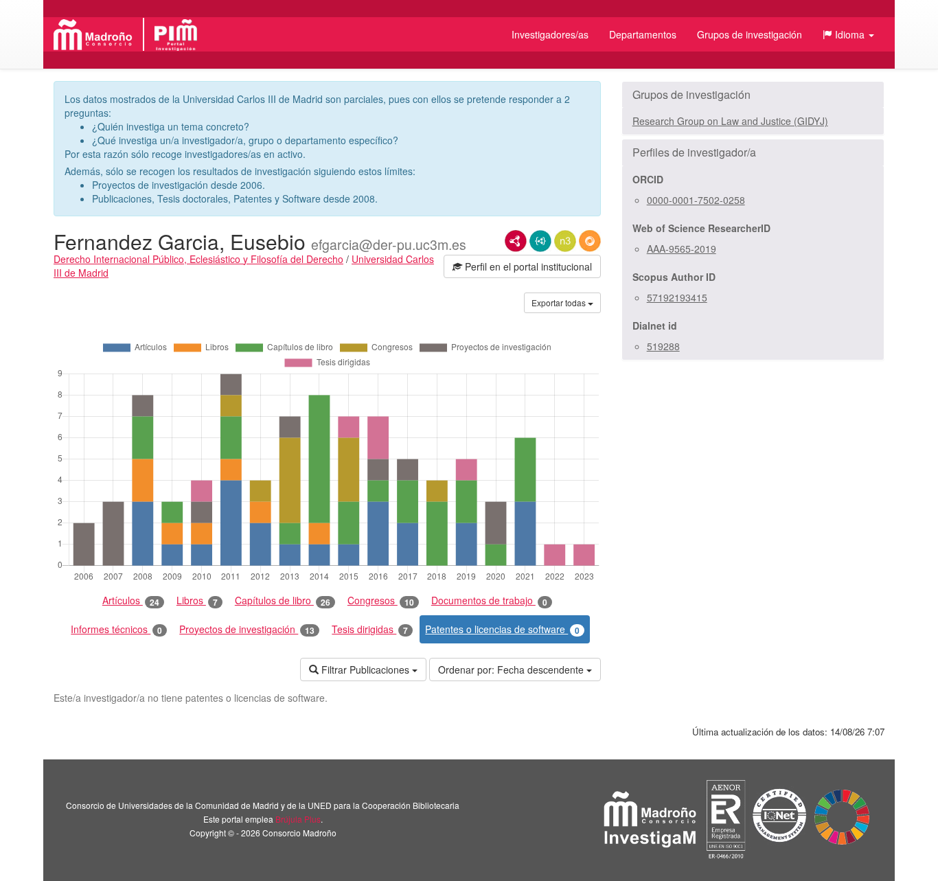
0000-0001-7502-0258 (696, 200)
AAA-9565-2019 (681, 248)
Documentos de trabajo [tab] (489, 600)
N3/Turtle (565, 241)
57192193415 (677, 297)
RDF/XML (516, 241)
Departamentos (642, 34)
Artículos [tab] (130, 600)
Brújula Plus (298, 819)
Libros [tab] (197, 600)
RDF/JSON (590, 241)
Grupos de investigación (749, 34)
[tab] (753, 95)
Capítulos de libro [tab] (282, 600)
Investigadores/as (550, 34)
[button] (848, 34)
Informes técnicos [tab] (116, 629)
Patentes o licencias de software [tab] (502, 629)
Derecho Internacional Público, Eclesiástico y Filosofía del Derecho (198, 259)
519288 (663, 346)
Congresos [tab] (380, 600)
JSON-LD (540, 241)
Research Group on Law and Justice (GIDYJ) (730, 121)
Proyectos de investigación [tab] (246, 629)
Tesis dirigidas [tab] (370, 629)
